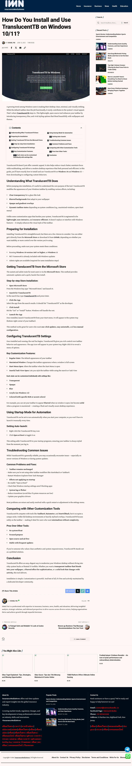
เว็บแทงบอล (28, 745)
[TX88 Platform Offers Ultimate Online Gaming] (82, 663)
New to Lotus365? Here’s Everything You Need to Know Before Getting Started (117, 79)
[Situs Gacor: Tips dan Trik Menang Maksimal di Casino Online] (50, 663)
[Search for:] (110, 22)
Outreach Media (109, 710)
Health (110, 61)
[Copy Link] (25, 48)
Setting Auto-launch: (59, 136)
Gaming (98, 39)
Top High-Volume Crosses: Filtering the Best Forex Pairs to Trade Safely (118, 67)
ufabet (5, 732)
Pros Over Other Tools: (59, 151)
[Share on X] (16, 48)
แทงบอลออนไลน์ (15, 745)
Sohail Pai (11, 43)
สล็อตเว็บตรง (7, 726)
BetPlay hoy (7, 742)
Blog (3, 680)
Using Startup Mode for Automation (60, 133)
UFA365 (5, 739)
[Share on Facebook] (11, 48)
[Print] (87, 591)
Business (111, 72)
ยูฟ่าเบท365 (36, 739)
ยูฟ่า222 (30, 735)
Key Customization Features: (23, 151)
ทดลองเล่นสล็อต (115, 726)
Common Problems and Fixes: (62, 144)
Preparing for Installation (19, 136)
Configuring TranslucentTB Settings (23, 147)
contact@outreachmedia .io (107, 707)
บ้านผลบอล (25, 742)
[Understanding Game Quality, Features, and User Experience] (101, 46)
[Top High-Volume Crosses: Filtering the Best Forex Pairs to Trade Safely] (101, 68)
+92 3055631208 (102, 714)
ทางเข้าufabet (27, 726)
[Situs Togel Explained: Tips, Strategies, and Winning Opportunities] (17, 663)
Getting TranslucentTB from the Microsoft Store (27, 140)
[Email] (20, 48)
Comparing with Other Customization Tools (63, 148)
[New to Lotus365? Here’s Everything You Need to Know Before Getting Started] (101, 79)
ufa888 (14, 729)
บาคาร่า (17, 726)
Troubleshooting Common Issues (60, 140)
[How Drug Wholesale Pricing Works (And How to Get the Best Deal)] (101, 56)
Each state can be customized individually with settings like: (25, 156)
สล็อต (32, 729)
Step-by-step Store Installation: (24, 144)
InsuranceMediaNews (22, 757)
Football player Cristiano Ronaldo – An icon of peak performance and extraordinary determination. (114, 657)
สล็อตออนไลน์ (8, 735)
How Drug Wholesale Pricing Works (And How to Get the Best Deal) (118, 56)
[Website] (88, 601)
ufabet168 (6, 729)
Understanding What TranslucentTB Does (24, 133)
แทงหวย (13, 739)
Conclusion (53, 155)
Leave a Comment (80, 639)
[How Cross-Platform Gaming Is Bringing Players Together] (101, 91)
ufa (39, 742)
